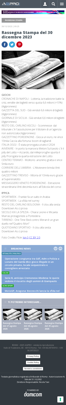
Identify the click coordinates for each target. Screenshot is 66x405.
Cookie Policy (33, 362)
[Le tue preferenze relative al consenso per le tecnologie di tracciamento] (60, 399)
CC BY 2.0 (34, 237)
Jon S (26, 237)
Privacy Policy (33, 356)
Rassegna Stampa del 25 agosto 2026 (54, 326)
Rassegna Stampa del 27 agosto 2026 (12, 326)
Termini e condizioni (33, 369)
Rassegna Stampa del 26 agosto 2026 (33, 326)
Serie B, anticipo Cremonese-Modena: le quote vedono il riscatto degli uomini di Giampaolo (32, 279)
